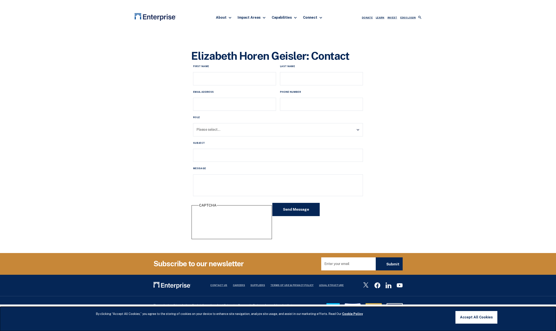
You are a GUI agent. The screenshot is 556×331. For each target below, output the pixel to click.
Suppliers (257, 285)
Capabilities (282, 17)
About (221, 17)
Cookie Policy (352, 314)
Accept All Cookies (476, 317)
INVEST (392, 17)
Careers (239, 285)
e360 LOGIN (408, 17)
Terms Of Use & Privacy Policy (292, 285)
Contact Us (218, 285)
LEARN (380, 17)
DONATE (367, 17)
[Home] (155, 17)
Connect (310, 17)
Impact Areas (249, 17)
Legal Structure (331, 285)
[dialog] (278, 319)
